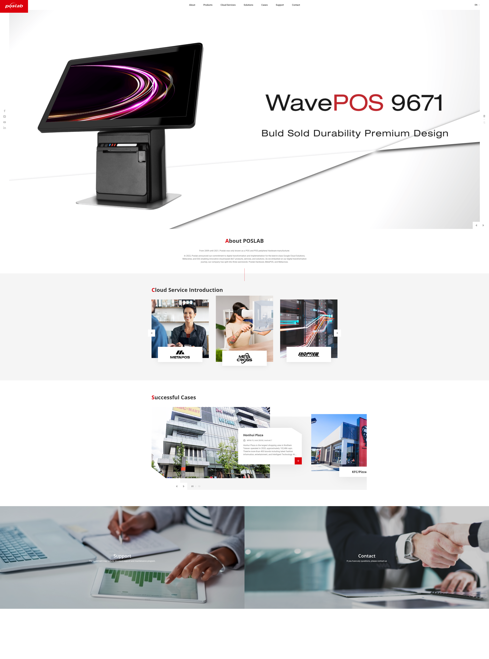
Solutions (248, 5)
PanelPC (253, 631)
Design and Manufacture (223, 639)
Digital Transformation (222, 627)
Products (207, 5)
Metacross (275, 627)
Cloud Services (228, 5)
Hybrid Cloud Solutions (306, 631)
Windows (254, 623)
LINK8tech (206, 654)
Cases (264, 5)
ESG (298, 623)
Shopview (274, 631)
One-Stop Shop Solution (223, 631)
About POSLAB (219, 623)
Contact (296, 5)
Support (280, 5)
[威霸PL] (14, 6)
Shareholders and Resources (225, 635)
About (192, 5)
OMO (298, 627)
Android (253, 627)
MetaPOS (274, 623)
